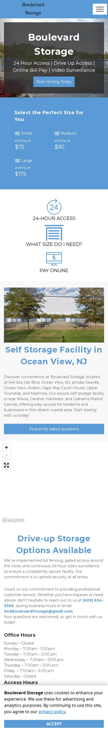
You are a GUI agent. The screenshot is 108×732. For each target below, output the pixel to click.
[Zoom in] (6, 447)
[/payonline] (54, 264)
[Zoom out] (6, 455)
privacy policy (52, 711)
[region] (54, 483)
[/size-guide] (54, 238)
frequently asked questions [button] (54, 429)
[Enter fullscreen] (6, 465)
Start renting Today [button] (54, 81)
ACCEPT (54, 724)
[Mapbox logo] (13, 520)
